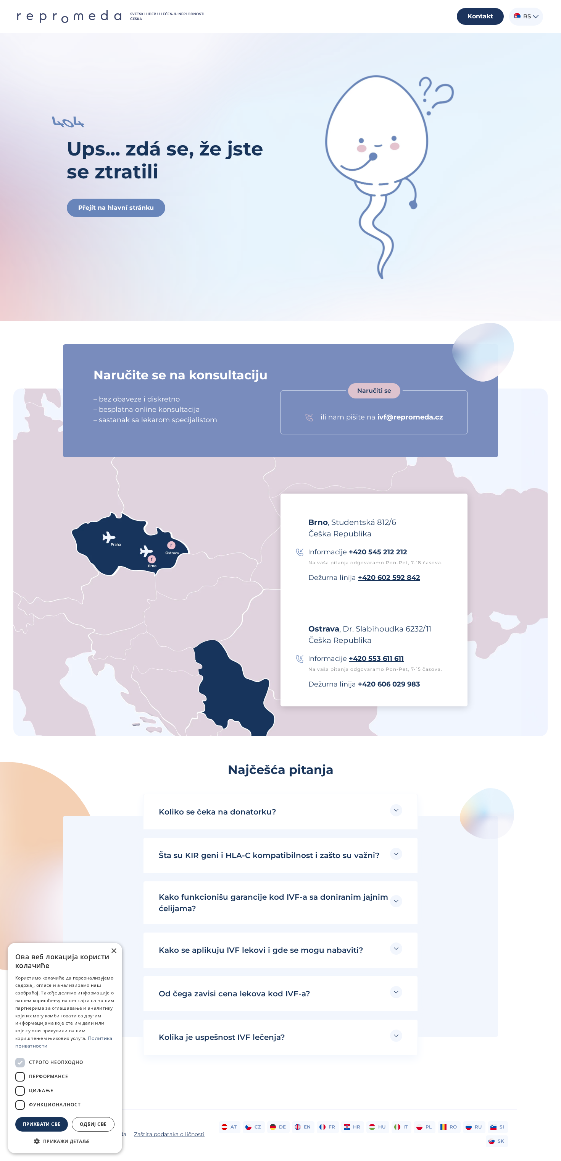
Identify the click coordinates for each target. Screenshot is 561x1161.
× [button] (113, 951)
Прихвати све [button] (42, 1124)
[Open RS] (535, 16)
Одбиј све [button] (93, 1124)
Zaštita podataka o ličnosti (169, 1134)
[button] (280, 811)
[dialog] (65, 1048)
